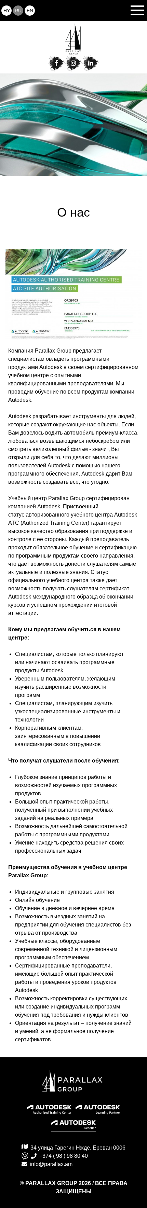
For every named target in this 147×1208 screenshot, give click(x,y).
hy (6, 10)
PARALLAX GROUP (52, 1183)
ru (18, 10)
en (30, 10)
